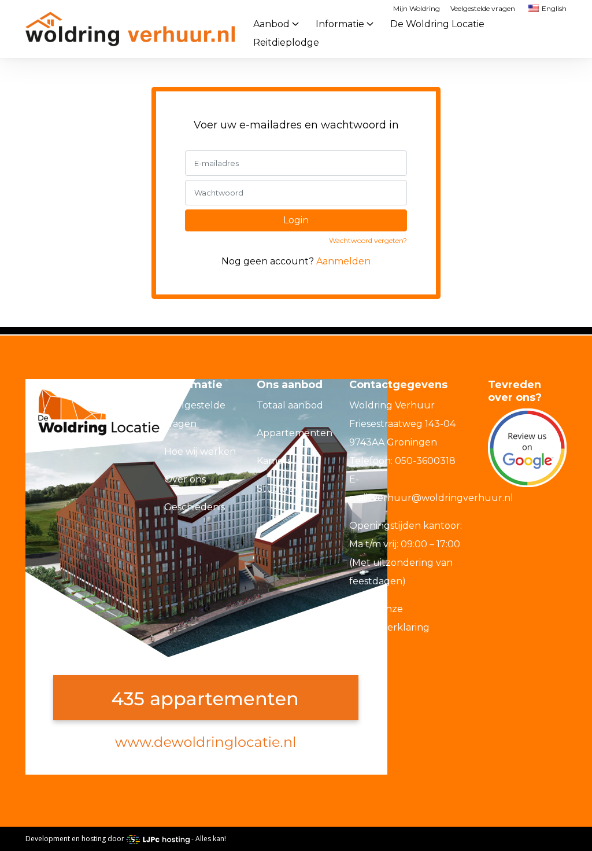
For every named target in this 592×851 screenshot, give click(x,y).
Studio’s (275, 488)
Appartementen (294, 433)
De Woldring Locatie (437, 24)
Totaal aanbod (290, 405)
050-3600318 (425, 460)
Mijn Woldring (416, 8)
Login (296, 220)
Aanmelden (343, 261)
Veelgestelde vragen (482, 8)
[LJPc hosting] (158, 839)
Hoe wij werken (200, 451)
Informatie (340, 24)
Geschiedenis (194, 507)
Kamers (274, 460)
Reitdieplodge (286, 42)
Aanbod (271, 24)
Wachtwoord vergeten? (368, 240)
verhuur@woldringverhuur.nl (442, 497)
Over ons (185, 479)
